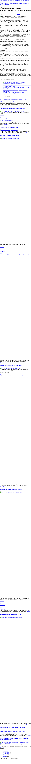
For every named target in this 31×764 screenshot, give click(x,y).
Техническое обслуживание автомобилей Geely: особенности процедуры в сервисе (12, 728)
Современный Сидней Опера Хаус (9, 127)
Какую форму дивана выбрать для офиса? (11, 489)
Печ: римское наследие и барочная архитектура (12, 108)
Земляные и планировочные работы (9, 135)
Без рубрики (6, 752)
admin (18, 14)
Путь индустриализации (6, 117)
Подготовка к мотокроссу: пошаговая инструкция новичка (15, 374)
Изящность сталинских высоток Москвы (11, 365)
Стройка (5, 756)
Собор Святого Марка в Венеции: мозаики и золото (13, 99)
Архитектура (6, 751)
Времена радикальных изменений (14, 93)
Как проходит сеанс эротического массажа (11, 614)
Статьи (4, 754)
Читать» (6, 105)
